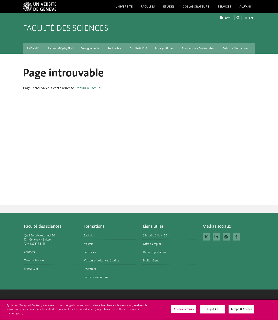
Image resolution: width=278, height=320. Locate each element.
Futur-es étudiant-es (235, 48)
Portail (227, 18)
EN (251, 18)
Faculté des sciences (65, 28)
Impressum (31, 268)
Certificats (90, 252)
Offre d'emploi (152, 244)
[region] (139, 309)
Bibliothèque (151, 260)
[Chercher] (238, 17)
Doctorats (90, 269)
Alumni (245, 6)
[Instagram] (226, 236)
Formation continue (96, 277)
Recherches (114, 48)
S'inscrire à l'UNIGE (155, 235)
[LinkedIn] (216, 236)
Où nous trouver (34, 260)
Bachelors (90, 235)
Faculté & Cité (138, 48)
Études (169, 6)
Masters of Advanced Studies (101, 260)
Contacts (29, 252)
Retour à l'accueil (89, 88)
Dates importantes (154, 252)
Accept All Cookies (241, 309)
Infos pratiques (164, 48)
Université (124, 6)
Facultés (148, 6)
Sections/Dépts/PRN (60, 48)
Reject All (212, 309)
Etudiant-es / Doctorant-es (198, 48)
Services (224, 6)
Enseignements (90, 48)
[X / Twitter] (206, 236)
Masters (88, 244)
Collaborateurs (196, 6)
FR (245, 18)
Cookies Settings (184, 309)
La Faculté (33, 48)
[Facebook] (236, 236)
